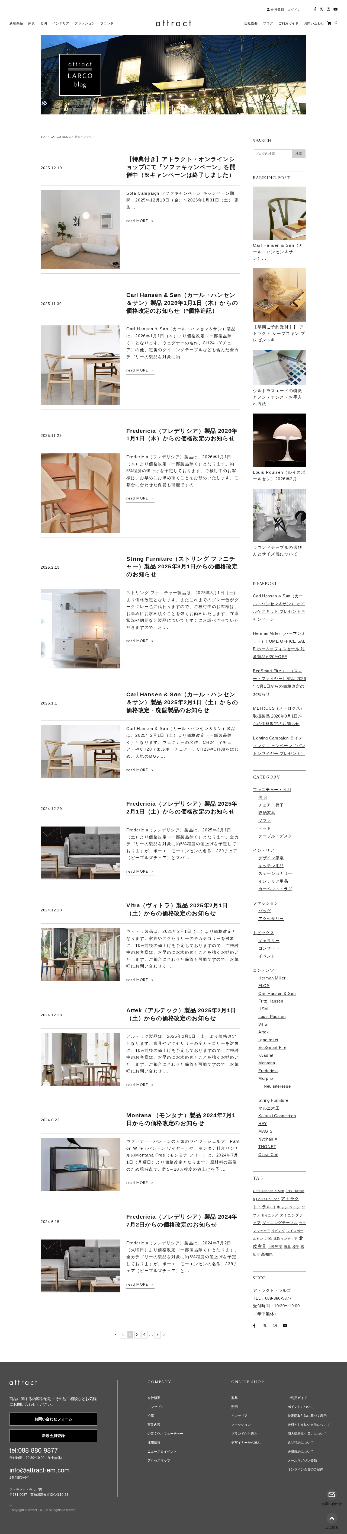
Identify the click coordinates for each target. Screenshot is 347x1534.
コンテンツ (263, 970)
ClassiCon (268, 1154)
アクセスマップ (158, 1460)
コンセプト (155, 1407)
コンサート (268, 948)
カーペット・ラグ (275, 888)
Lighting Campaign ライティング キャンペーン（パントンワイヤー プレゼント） (279, 746)
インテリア (263, 850)
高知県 (267, 1255)
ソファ (264, 820)
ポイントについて (301, 1407)
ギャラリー (268, 940)
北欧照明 (275, 1247)
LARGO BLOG (61, 136)
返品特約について (301, 1443)
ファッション (265, 903)
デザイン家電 (271, 858)
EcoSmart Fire (272, 1047)
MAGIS (265, 1131)
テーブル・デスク (275, 836)
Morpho (265, 1078)
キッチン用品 (271, 865)
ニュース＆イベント (162, 1451)
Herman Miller (271, 978)
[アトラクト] (23, 1383)
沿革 (150, 1416)
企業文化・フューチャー (165, 1434)
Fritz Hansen (270, 1001)
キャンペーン (289, 1207)
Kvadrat (265, 1055)
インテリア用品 (273, 881)
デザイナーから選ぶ (246, 1443)
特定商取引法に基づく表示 (307, 1416)
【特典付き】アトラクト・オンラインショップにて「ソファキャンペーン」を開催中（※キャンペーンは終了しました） (181, 167)
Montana (266, 1063)
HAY (262, 1123)
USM (263, 1009)
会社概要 (153, 1398)
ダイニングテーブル (280, 1223)
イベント (266, 956)
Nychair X (268, 1139)
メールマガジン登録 (302, 1460)
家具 (287, 1247)
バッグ (264, 910)
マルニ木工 (268, 1108)
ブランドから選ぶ (244, 1434)
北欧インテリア (285, 1239)
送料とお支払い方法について (309, 1425)
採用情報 (153, 1443)
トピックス (263, 932)
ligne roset (268, 1039)
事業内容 (153, 1425)
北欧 (268, 1238)
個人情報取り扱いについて (307, 1434)
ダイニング (269, 1215)
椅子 (296, 1247)
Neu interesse (277, 1086)
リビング (278, 1231)
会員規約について (301, 1451)
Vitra (262, 1024)
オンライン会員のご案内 (305, 1469)
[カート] (329, 23)
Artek (263, 1032)
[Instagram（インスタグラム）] (328, 9)
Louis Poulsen (271, 1016)
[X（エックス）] (321, 9)
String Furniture (273, 1100)
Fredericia (268, 1070)
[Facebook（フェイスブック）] (315, 9)
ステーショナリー (275, 873)
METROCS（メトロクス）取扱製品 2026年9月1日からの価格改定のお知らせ (278, 716)
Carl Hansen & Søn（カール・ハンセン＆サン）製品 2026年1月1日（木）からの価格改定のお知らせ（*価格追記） (182, 303)
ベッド (264, 828)
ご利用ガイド (297, 1398)
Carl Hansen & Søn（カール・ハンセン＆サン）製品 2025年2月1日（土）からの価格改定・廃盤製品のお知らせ (182, 702)
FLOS (264, 985)
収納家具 (266, 813)
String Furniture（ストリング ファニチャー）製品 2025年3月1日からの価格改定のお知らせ (182, 567)
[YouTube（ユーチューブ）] (335, 9)
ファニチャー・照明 (272, 789)
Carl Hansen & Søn (277, 993)
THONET (267, 1146)
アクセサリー (271, 918)
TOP (44, 136)
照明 (262, 797)
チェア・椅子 (271, 805)
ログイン (294, 10)
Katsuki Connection (277, 1115)
